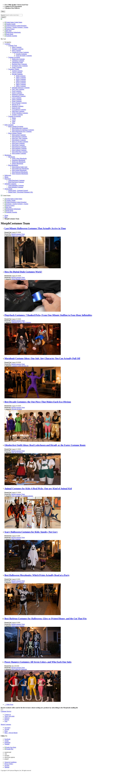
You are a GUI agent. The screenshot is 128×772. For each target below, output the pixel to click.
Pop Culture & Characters (19, 669)
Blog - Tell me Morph (10, 732)
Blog (5, 217)
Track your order (9, 716)
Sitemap (6, 767)
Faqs (5, 721)
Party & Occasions (17, 452)
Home (6, 215)
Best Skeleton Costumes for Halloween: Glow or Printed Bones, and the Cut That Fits (45, 618)
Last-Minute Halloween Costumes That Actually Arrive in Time (35, 228)
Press (6, 731)
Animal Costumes (27, 496)
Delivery (7, 718)
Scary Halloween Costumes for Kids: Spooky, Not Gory (31, 532)
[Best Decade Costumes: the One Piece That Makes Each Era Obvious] (32, 441)
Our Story (7, 727)
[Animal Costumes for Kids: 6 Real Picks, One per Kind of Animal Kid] (32, 528)
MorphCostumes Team (18, 234)
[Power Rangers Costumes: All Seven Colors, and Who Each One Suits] (32, 701)
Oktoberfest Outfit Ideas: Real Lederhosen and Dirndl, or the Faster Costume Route (45, 445)
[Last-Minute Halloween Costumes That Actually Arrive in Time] (32, 268)
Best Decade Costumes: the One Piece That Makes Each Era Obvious (37, 402)
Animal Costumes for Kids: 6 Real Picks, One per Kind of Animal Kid (38, 488)
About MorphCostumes (18, 279)
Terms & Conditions (10, 762)
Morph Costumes (6, 724)
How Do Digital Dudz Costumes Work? (23, 272)
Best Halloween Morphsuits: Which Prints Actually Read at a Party (36, 575)
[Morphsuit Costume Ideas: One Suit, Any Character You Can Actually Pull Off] (32, 398)
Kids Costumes (16, 496)
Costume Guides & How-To (20, 366)
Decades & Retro (17, 409)
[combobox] (13, 15)
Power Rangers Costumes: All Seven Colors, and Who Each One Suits (37, 662)
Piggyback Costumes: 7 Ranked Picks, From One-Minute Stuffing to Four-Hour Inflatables (48, 315)
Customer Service (6, 711)
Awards (6, 729)
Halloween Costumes (18, 236)
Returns (6, 719)
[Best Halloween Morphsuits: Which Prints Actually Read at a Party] (32, 614)
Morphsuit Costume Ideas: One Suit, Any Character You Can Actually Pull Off (42, 358)
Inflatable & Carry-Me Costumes (21, 322)
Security (6, 765)
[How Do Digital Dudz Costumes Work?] (32, 311)
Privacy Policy (8, 764)
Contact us (7, 714)
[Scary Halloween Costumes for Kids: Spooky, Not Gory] (32, 571)
